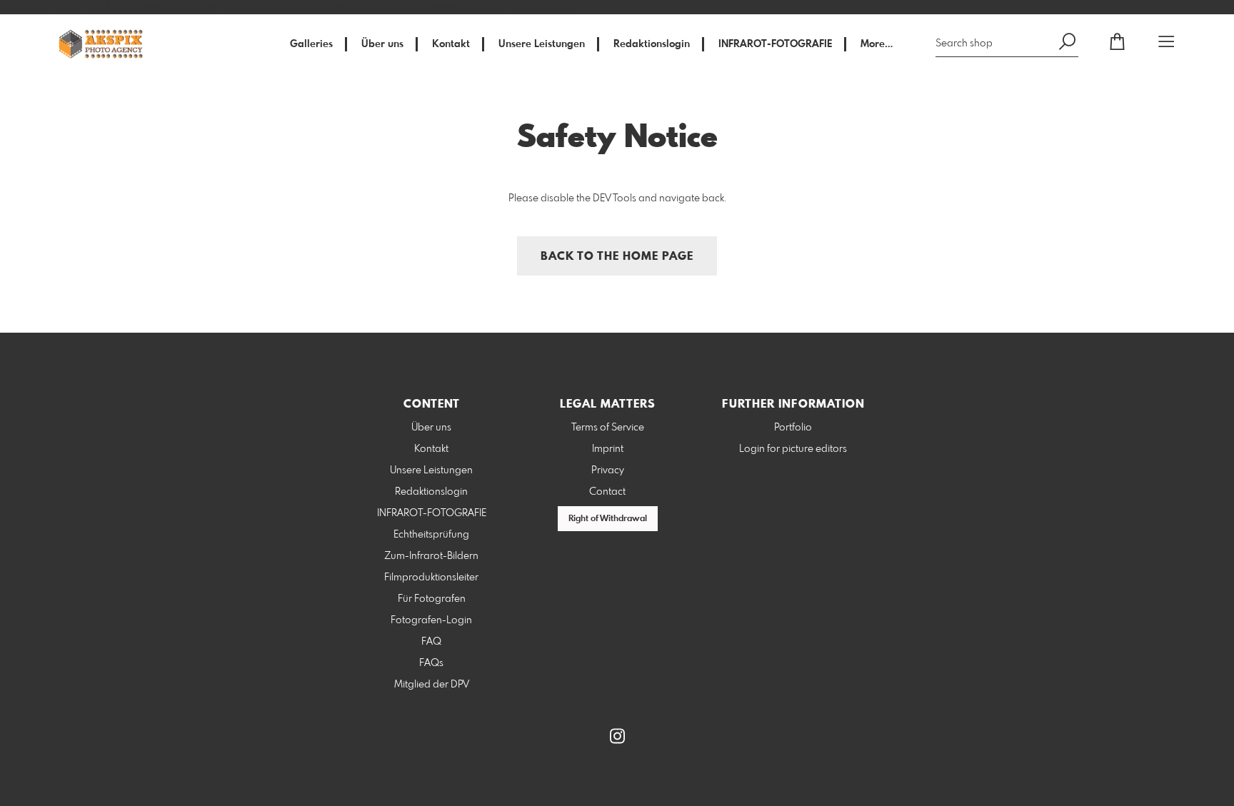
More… (877, 44)
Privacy (607, 470)
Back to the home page (617, 257)
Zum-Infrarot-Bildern (431, 556)
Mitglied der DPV (431, 685)
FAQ (431, 642)
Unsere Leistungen (541, 44)
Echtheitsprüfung (431, 535)
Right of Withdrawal (607, 519)
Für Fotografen (432, 599)
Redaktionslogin (651, 44)
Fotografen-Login (431, 620)
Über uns (382, 44)
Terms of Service (607, 428)
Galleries (311, 44)
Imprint (607, 449)
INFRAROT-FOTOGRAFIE (775, 44)
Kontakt (451, 44)
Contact (607, 492)
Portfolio (793, 428)
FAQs (431, 663)
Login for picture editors (793, 449)
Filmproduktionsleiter (431, 578)
